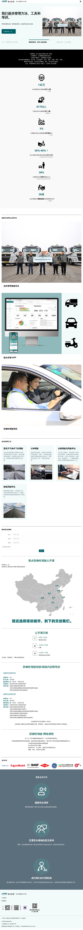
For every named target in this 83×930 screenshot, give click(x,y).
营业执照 (23, 918)
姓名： (10, 534)
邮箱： (10, 542)
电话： (10, 538)
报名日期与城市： (7, 547)
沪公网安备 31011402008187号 (9, 924)
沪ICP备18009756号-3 (7, 921)
